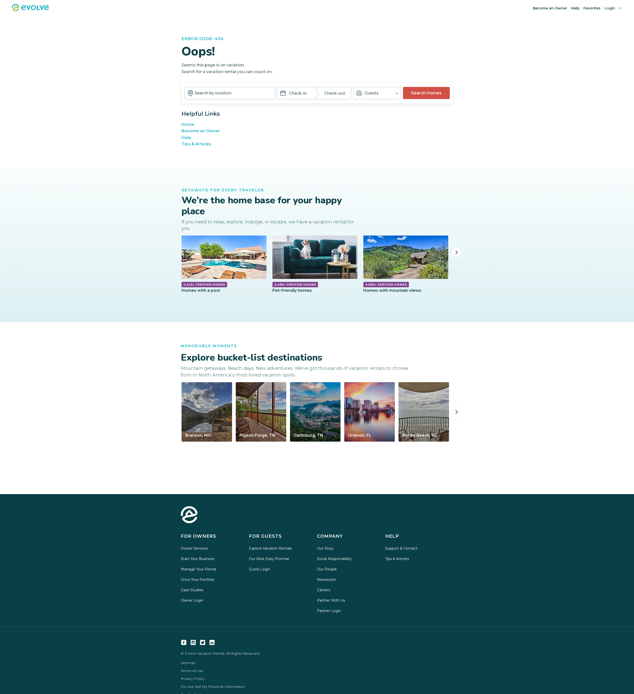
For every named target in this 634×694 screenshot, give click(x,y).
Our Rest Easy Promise (269, 559)
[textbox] (230, 93)
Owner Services (194, 548)
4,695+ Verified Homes (386, 285)
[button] (377, 93)
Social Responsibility (334, 559)
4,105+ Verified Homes (295, 285)
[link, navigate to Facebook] (184, 642)
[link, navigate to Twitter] (203, 642)
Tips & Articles (196, 144)
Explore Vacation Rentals (270, 548)
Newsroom (326, 579)
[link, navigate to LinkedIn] (212, 642)
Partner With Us (331, 600)
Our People (327, 569)
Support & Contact (401, 548)
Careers (323, 590)
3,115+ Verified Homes (204, 285)
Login (610, 8)
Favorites (592, 8)
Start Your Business (197, 559)
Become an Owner (550, 8)
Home (188, 124)
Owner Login (192, 600)
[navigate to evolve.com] (189, 515)
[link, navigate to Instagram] (193, 642)
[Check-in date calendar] (283, 93)
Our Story (325, 548)
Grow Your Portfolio (197, 579)
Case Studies (192, 590)
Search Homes (426, 93)
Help (575, 8)
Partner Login (329, 611)
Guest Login (259, 569)
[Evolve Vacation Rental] (30, 9)
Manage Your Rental (198, 569)
